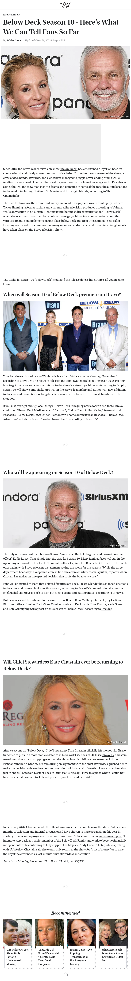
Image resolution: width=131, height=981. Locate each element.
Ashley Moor (14, 40)
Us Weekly (89, 768)
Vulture (117, 207)
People (120, 385)
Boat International (93, 220)
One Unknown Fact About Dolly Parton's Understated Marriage (17, 957)
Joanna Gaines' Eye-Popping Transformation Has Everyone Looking (81, 957)
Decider (106, 609)
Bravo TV (25, 381)
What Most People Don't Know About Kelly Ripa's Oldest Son (112, 955)
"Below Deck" (68, 169)
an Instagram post (110, 836)
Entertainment (11, 14)
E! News (118, 592)
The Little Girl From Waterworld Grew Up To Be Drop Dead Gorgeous (48, 957)
